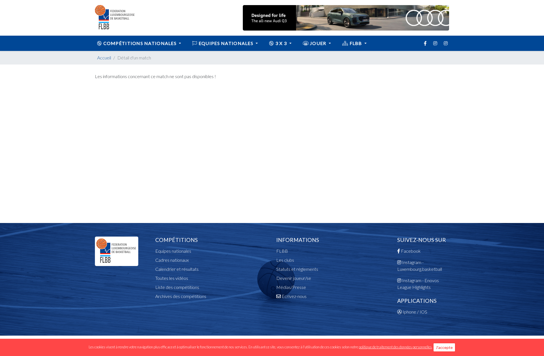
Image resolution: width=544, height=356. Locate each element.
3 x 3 (281, 43)
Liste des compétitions (177, 287)
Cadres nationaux (172, 260)
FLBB (355, 43)
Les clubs (285, 260)
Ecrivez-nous (294, 296)
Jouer (318, 43)
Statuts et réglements (297, 269)
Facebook (410, 251)
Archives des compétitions (180, 296)
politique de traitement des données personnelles (395, 347)
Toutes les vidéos (171, 278)
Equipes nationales (173, 251)
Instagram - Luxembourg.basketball (419, 266)
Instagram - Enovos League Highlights (418, 284)
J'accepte (444, 347)
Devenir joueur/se (293, 278)
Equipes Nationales (226, 43)
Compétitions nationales (140, 43)
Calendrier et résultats (177, 269)
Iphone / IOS (414, 311)
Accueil (104, 57)
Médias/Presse (291, 287)
